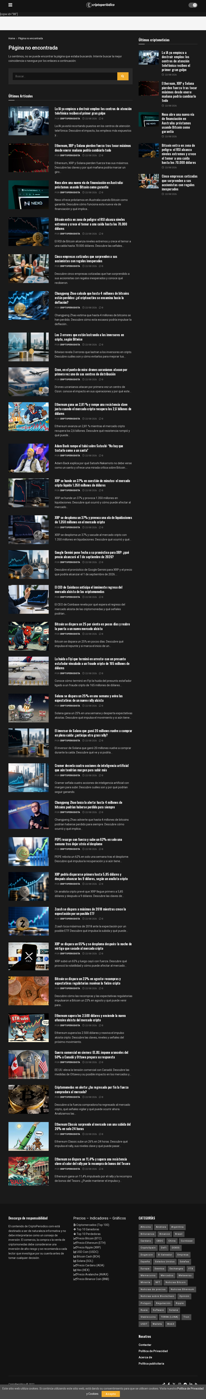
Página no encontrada (30, 38)
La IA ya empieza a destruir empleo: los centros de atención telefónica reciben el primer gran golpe (93, 111)
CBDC (160, 1241)
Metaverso (185, 1275)
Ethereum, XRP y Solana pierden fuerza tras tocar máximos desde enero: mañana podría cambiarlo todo (93, 147)
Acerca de (145, 1357)
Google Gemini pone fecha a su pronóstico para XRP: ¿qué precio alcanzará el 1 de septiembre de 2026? (92, 554)
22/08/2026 (90, 118)
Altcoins (146, 1227)
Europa (145, 1268)
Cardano (146, 1241)
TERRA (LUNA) (169, 1317)
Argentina (177, 1227)
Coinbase (187, 1241)
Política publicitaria (151, 1364)
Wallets (157, 1324)
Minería (145, 1282)
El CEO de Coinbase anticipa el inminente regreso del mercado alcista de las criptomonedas (88, 589)
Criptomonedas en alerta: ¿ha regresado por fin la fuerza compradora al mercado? (92, 1089)
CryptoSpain (148, 1247)
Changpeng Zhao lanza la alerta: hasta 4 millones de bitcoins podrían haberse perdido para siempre (88, 804)
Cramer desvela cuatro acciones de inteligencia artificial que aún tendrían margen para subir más (92, 767)
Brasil (178, 1234)
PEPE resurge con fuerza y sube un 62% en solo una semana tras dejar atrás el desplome (88, 841)
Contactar (145, 1345)
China (172, 1241)
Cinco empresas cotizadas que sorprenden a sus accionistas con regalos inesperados (86, 258)
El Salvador (165, 1254)
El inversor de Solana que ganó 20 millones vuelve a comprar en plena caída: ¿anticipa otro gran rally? (93, 733)
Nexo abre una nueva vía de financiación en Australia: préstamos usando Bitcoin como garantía (89, 184)
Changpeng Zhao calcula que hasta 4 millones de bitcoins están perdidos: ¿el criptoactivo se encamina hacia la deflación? (92, 298)
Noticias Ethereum (182, 1289)
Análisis (161, 1227)
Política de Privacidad (153, 1351)
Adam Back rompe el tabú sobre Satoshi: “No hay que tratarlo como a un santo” (89, 448)
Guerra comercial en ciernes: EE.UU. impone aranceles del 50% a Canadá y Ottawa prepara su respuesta (91, 1054)
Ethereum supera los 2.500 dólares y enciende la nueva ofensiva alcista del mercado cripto (90, 1017)
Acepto (111, 1394)
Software (158, 1310)
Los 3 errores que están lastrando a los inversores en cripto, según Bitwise (89, 337)
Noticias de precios (153, 1289)
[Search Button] (123, 76)
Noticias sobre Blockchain (157, 1296)
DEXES (176, 1247)
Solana (173, 1310)
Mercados (167, 1275)
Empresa (182, 1254)
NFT (158, 1282)
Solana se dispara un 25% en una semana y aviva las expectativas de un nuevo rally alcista (89, 698)
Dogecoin (147, 1254)
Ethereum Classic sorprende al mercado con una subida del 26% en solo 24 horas (93, 1126)
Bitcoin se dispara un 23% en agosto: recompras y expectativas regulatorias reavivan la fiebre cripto (88, 981)
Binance (165, 1234)
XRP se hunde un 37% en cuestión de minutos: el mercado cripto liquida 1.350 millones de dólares (92, 483)
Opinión (184, 1296)
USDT (144, 1324)
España (145, 1261)
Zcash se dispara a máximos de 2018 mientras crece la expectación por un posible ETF (90, 911)
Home (11, 38)
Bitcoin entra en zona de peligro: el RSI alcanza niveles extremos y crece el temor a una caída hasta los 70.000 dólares (91, 224)
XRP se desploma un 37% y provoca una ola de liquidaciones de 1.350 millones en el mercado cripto (93, 519)
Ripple (180, 1303)
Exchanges (176, 1268)
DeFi (164, 1247)
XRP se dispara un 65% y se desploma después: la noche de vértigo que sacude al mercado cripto (93, 946)
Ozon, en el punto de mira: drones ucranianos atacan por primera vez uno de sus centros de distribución (91, 371)
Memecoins (148, 1275)
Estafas (184, 1261)
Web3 (170, 1324)
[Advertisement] (103, 23)
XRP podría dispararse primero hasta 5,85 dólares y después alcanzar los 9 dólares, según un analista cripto (91, 876)
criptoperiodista (70, 118)
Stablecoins (148, 1317)
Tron (186, 1317)
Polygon (146, 1303)
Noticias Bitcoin (176, 1282)
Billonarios (147, 1234)
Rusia (144, 1310)
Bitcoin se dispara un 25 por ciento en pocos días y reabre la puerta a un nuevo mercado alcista (92, 626)
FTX (190, 1268)
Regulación (163, 1303)
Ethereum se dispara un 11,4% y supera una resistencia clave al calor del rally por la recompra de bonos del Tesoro (92, 1161)
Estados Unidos (165, 1261)
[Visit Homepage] (100, 5)
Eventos (159, 1268)
